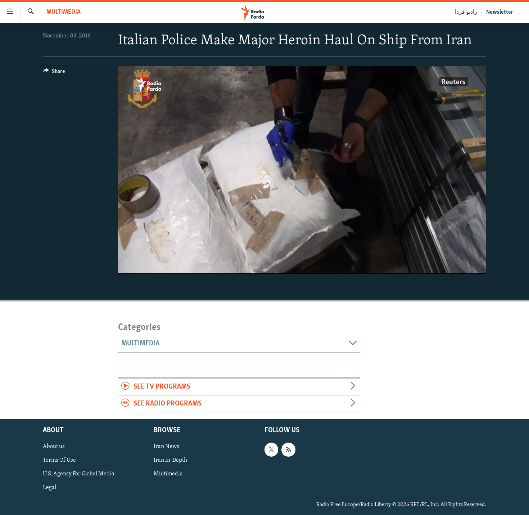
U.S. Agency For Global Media (78, 474)
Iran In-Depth (170, 461)
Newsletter (499, 12)
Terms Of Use (59, 461)
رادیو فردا (466, 12)
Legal (49, 488)
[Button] (54, 73)
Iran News (166, 447)
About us (54, 447)
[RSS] (288, 450)
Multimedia (63, 12)
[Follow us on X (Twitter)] (271, 450)
